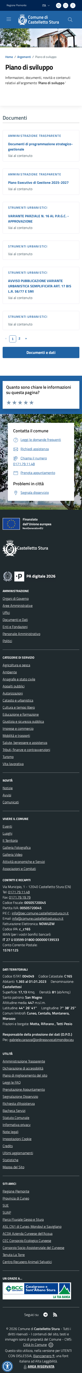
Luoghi (7, 833)
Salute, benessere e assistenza (25, 742)
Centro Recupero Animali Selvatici (27, 1261)
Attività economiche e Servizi (24, 861)
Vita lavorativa (13, 763)
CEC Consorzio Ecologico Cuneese (27, 1240)
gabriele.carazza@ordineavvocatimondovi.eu (41, 1039)
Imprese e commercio (18, 728)
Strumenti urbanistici (27, 207)
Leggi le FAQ (12, 1082)
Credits (8, 1145)
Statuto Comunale (16, 1117)
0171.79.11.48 (19, 892)
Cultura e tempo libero (19, 707)
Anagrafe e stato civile (19, 679)
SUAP (7, 1212)
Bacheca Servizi (14, 1110)
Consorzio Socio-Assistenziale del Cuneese (33, 1247)
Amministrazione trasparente (34, 135)
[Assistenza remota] (51, 1344)
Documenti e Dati (15, 619)
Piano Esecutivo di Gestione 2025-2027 (38, 182)
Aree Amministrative (18, 605)
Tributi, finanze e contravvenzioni (26, 749)
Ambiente (10, 672)
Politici (7, 640)
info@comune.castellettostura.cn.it (37, 918)
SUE (6, 1205)
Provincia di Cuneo (16, 1198)
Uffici (6, 612)
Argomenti (24, 56)
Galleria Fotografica (17, 847)
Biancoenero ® (43, 1355)
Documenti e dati (41, 352)
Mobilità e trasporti (16, 735)
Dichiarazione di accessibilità (23, 1068)
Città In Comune (35, 1344)
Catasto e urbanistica (18, 700)
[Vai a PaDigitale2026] (29, 576)
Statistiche (10, 1160)
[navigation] (8, 19)
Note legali (10, 1131)
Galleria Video (12, 854)
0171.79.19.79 (20, 897)
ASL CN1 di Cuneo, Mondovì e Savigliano (32, 1226)
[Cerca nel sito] (70, 19)
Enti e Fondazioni (15, 626)
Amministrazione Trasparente (24, 1061)
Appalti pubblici (13, 686)
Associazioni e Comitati (19, 868)
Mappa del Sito (13, 1167)
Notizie (8, 788)
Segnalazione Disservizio (20, 1096)
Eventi (7, 826)
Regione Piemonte (16, 5)
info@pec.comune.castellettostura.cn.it (40, 913)
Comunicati (11, 802)
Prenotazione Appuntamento (24, 1089)
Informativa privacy (17, 1124)
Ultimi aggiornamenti (18, 1153)
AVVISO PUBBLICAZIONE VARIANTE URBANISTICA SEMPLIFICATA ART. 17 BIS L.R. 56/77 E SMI (39, 286)
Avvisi (7, 795)
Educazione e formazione (21, 714)
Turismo (8, 756)
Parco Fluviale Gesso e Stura (23, 1219)
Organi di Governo (16, 598)
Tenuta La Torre (14, 1254)
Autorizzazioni (13, 693)
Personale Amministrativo (21, 633)
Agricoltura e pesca (16, 665)
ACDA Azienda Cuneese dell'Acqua (27, 1233)
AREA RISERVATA (41, 1366)
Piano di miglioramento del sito (25, 1075)
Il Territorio (10, 840)
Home (9, 56)
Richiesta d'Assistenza (19, 1103)
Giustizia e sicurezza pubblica (23, 721)
